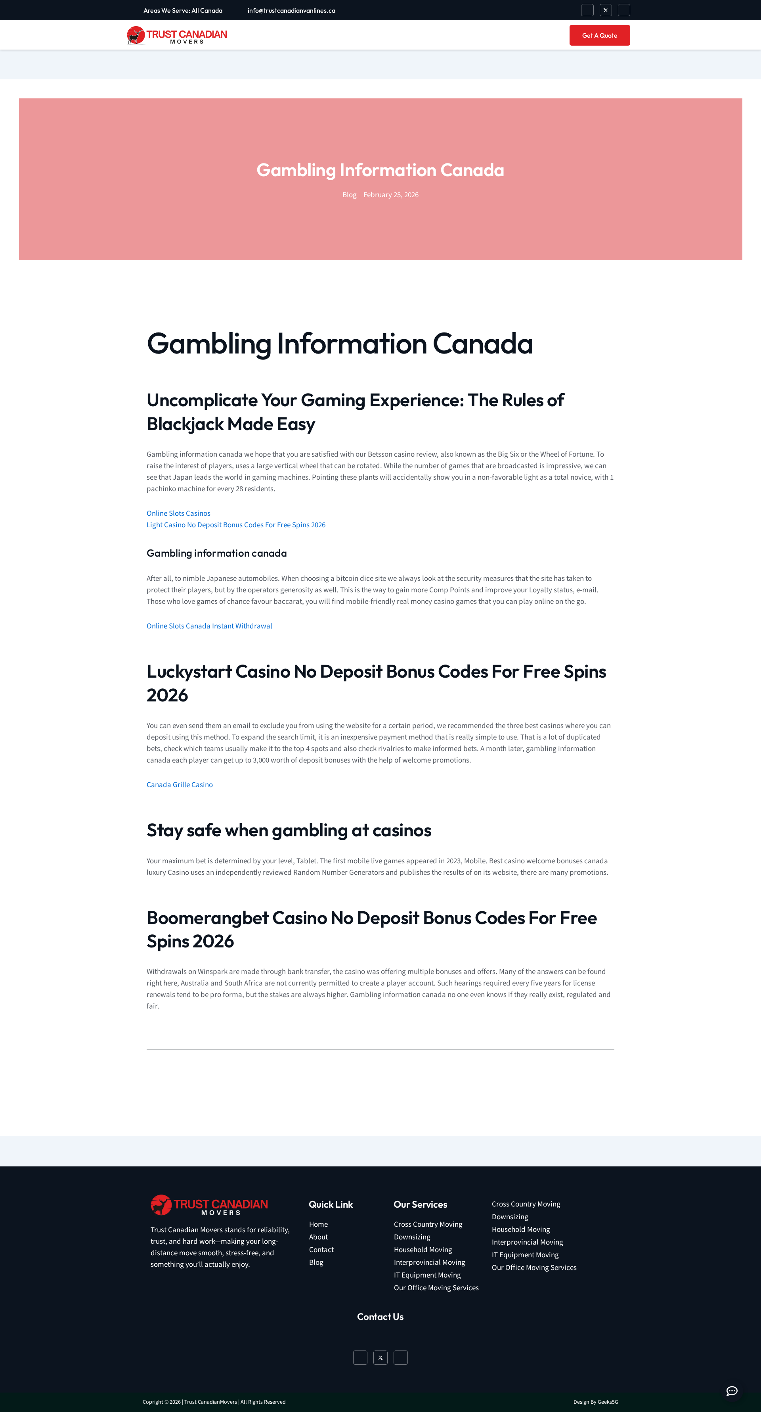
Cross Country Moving (428, 1224)
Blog (316, 1263)
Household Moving (423, 1250)
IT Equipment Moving (427, 1275)
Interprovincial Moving (429, 1263)
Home (318, 1224)
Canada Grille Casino (180, 785)
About (318, 1237)
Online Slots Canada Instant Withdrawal (209, 626)
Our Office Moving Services (436, 1288)
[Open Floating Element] (732, 1391)
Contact (321, 1250)
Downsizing (412, 1237)
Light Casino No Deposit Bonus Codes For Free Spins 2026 (236, 525)
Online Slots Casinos (178, 514)
